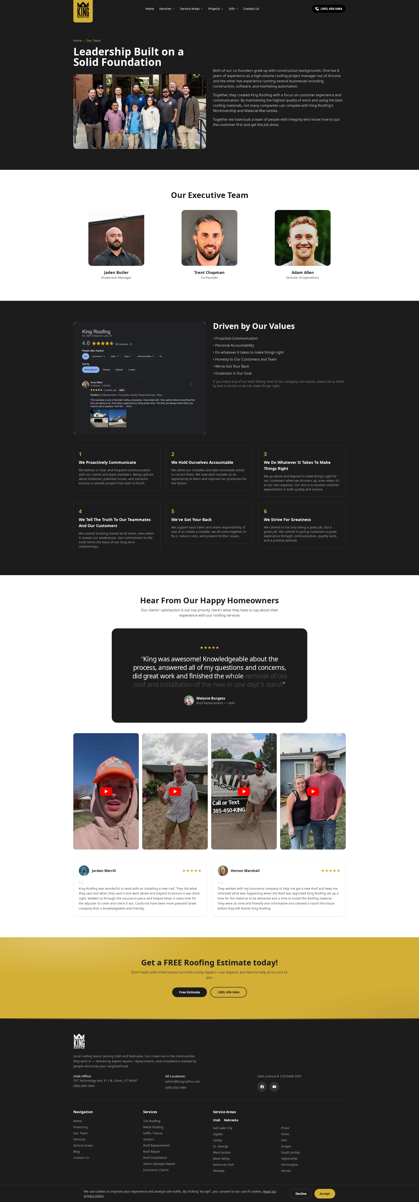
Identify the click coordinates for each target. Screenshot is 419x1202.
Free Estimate (189, 992)
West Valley (221, 1158)
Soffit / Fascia (152, 1133)
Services (165, 9)
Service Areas (190, 9)
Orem (285, 1134)
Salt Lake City (222, 1128)
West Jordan (222, 1152)
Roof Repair (151, 1151)
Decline (300, 1194)
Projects (214, 9)
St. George (220, 1146)
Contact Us (251, 9)
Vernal (285, 1171)
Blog (76, 1151)
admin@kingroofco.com (182, 1081)
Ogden (218, 1134)
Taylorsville (289, 1158)
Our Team (80, 1133)
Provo (285, 1128)
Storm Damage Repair (159, 1164)
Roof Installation (155, 1158)
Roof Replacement (156, 1145)
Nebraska (231, 1120)
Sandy (217, 1140)
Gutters (148, 1139)
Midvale (219, 1171)
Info (232, 9)
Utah (216, 1120)
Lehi (284, 1140)
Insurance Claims (156, 1170)
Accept (325, 1194)
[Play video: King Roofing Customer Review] (106, 791)
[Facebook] (262, 1087)
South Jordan (290, 1152)
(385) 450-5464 (331, 9)
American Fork (223, 1164)
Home (150, 9)
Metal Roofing (153, 1127)
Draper (286, 1146)
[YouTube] (274, 1087)
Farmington (289, 1164)
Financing (80, 1127)
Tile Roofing (151, 1121)
